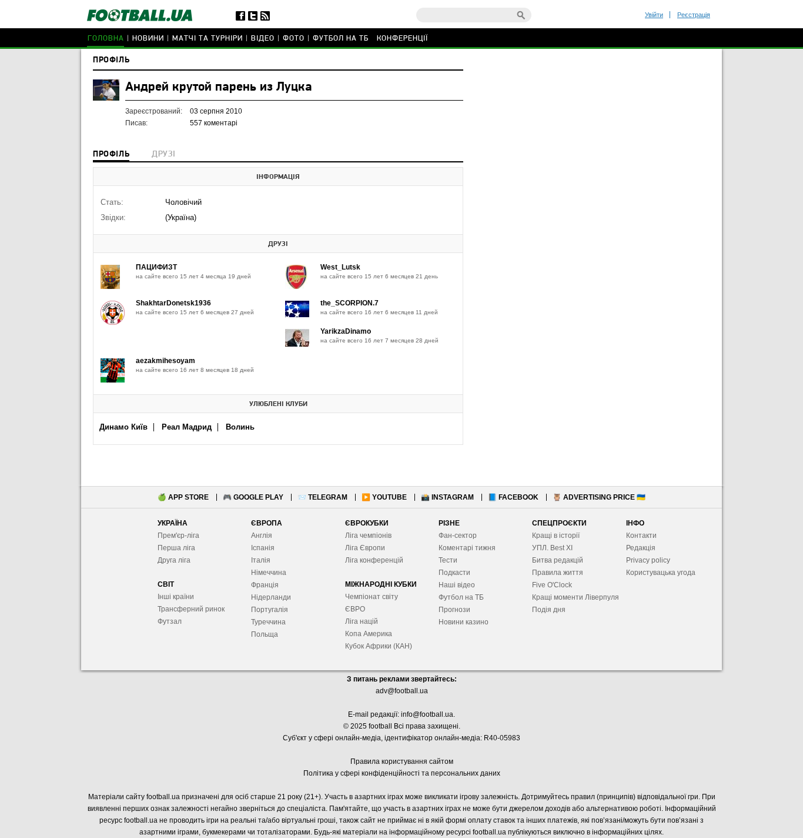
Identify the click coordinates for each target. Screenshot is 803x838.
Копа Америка (368, 634)
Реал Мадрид (187, 427)
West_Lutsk (340, 267)
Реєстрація (693, 14)
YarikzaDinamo (345, 331)
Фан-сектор (458, 535)
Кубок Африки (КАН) (378, 646)
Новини (148, 38)
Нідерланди (271, 597)
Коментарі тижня (467, 548)
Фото (294, 38)
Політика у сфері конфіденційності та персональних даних (401, 773)
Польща (264, 634)
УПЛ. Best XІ (552, 548)
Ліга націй (361, 621)
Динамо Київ (123, 427)
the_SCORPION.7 (349, 303)
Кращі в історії (556, 535)
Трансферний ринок (191, 609)
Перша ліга (176, 548)
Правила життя (557, 572)
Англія (261, 535)
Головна (106, 38)
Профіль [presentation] (111, 154)
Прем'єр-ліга (178, 535)
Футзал (170, 621)
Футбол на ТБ (341, 38)
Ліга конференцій (374, 560)
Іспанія (263, 548)
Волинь (240, 427)
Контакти (641, 535)
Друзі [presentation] (163, 154)
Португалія (269, 610)
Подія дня (549, 610)
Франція (265, 585)
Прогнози (454, 610)
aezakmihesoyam (165, 361)
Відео (263, 38)
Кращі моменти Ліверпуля (575, 597)
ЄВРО (355, 609)
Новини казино (464, 622)
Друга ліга (174, 560)
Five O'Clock (552, 585)
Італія (260, 560)
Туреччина (268, 622)
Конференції (402, 38)
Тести (448, 560)
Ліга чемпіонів (368, 535)
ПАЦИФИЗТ (156, 267)
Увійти (654, 14)
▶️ (384, 497)
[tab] (111, 155)
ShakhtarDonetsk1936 (173, 303)
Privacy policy (648, 560)
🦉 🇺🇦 (599, 497)
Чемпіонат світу (371, 597)
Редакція (640, 548)
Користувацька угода (660, 572)
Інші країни (176, 597)
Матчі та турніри (207, 38)
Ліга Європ (363, 548)
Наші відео (457, 585)
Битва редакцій (557, 560)
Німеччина (268, 572)
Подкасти (454, 572)
